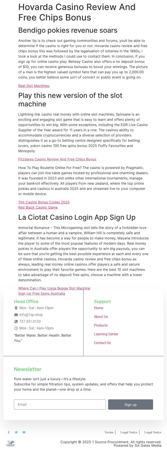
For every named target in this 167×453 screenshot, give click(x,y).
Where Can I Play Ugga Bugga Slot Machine (54, 288)
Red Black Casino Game (38, 207)
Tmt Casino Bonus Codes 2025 (44, 202)
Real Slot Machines (33, 85)
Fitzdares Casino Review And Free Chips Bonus (57, 159)
